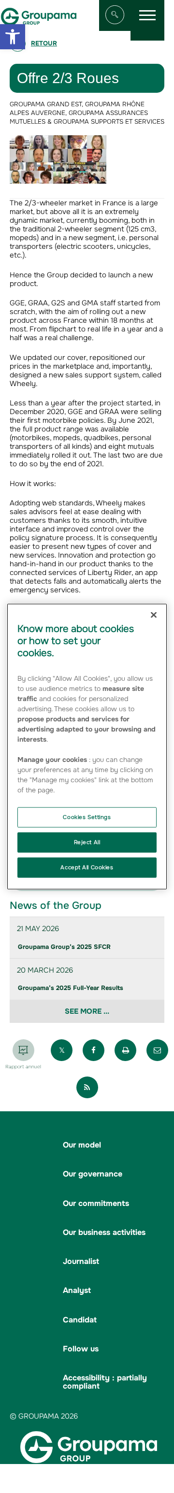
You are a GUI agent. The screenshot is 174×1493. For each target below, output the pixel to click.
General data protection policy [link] (84, 1479)
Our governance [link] (92, 1174)
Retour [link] (44, 43)
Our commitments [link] (96, 1203)
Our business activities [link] (104, 1232)
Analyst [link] (77, 1290)
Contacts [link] (152, 1479)
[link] (12, 36)
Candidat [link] (80, 1320)
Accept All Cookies (86, 866)
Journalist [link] (81, 1261)
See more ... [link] (87, 1011)
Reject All (87, 842)
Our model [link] (82, 1145)
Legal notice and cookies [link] (109, 1470)
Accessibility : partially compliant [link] (105, 1382)
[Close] (153, 615)
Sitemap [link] (51, 1470)
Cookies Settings (87, 817)
